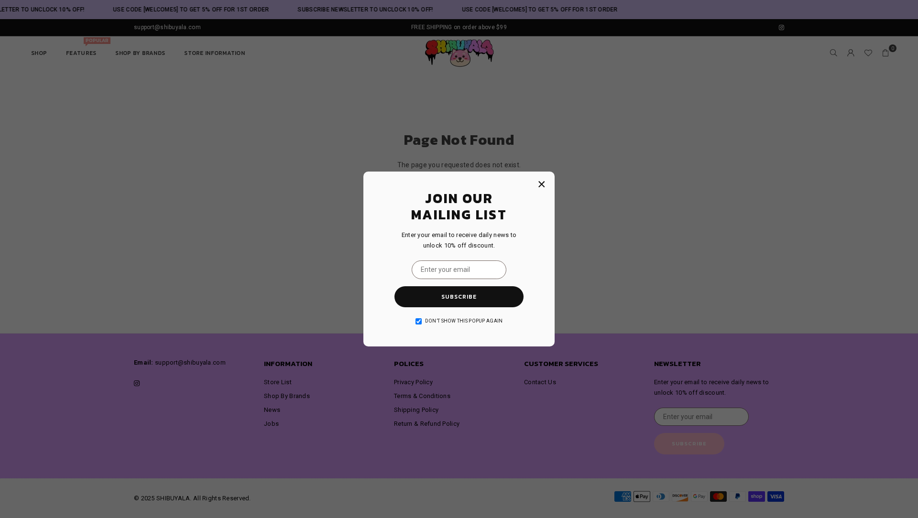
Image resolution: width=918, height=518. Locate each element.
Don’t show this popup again (464, 321)
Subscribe (459, 296)
